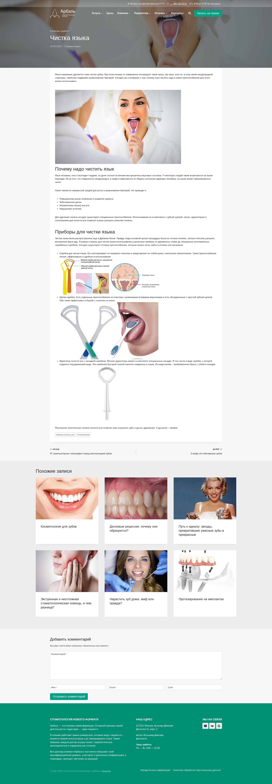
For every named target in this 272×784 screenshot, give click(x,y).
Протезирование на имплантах (201, 599)
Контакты (177, 13)
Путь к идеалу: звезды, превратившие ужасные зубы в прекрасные (201, 530)
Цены (110, 13)
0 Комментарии (73, 46)
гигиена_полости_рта (65, 435)
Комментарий (59, 654)
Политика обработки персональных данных (197, 770)
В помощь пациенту (59, 31)
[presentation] (67, 498)
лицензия (106, 770)
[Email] (205, 726)
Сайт (170, 687)
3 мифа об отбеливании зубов (206, 451)
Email (113, 687)
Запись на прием (208, 13)
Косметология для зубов (59, 526)
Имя (54, 687)
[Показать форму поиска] (190, 13)
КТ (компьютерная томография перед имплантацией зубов (81, 451)
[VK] (212, 726)
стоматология (84, 435)
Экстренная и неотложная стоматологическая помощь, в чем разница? (66, 603)
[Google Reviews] (219, 726)
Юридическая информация (155, 770)
